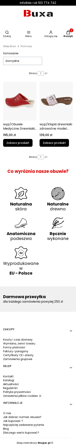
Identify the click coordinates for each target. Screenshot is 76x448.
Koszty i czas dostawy (18, 340)
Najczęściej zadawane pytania (23, 425)
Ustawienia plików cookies (21, 396)
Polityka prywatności (17, 392)
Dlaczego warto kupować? (21, 433)
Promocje (26, 46)
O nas (7, 413)
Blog (6, 429)
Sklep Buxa (9, 46)
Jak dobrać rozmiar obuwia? (22, 417)
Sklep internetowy (33, 442)
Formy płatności (14, 347)
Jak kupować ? (13, 421)
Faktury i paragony (15, 351)
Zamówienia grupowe (17, 359)
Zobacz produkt (17, 143)
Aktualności (11, 384)
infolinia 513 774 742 (38, 3)
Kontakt (8, 376)
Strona (33, 73)
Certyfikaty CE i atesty (18, 355)
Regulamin (10, 388)
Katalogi (8, 380)
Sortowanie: (11, 53)
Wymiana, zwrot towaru (19, 343)
